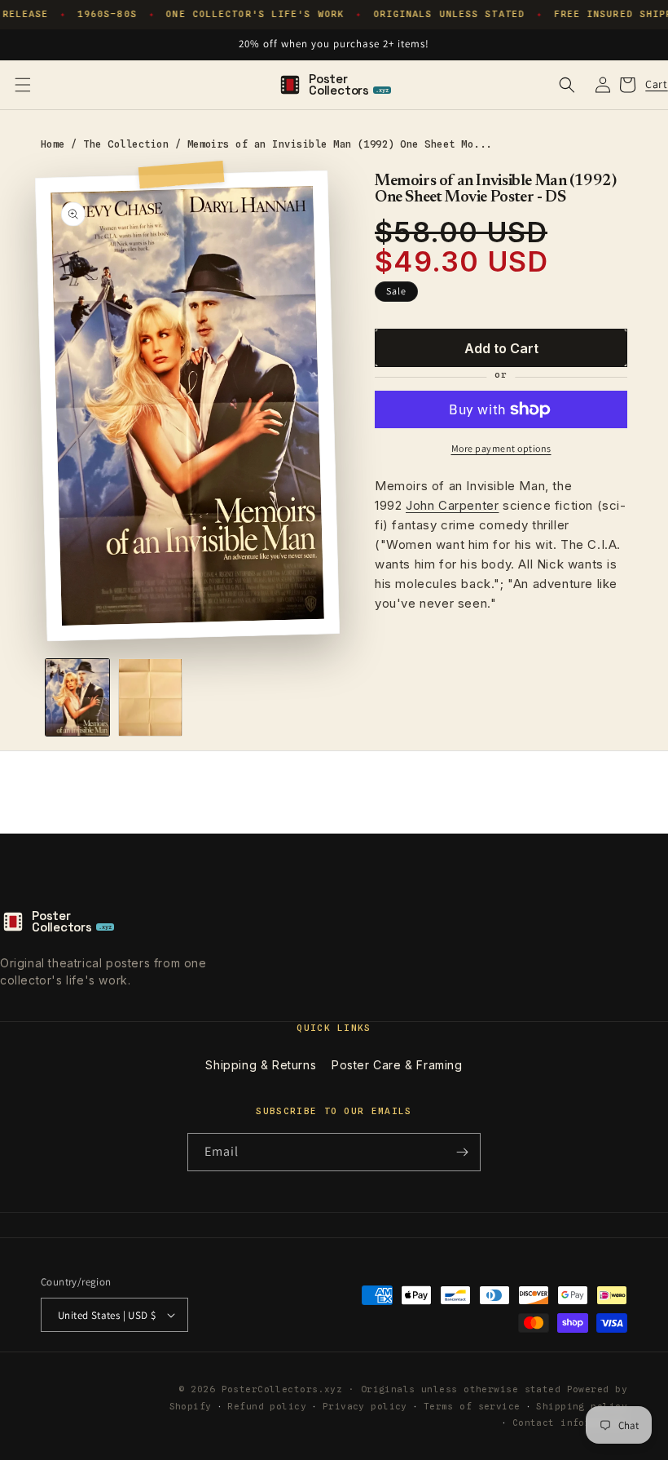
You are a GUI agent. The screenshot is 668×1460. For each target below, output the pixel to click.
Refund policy (266, 1406)
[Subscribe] (462, 1152)
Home (53, 144)
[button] (23, 85)
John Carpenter (452, 505)
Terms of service (472, 1406)
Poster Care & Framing (397, 1065)
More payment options (501, 448)
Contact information (569, 1422)
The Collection (126, 144)
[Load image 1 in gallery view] (77, 697)
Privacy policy (365, 1406)
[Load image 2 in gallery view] (150, 697)
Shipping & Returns (260, 1065)
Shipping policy (581, 1406)
